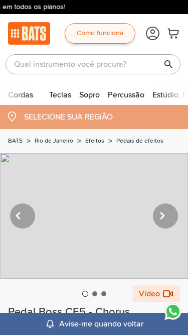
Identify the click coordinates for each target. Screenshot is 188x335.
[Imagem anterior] (22, 216)
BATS (15, 141)
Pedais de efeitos (139, 141)
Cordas (20, 95)
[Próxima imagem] (165, 216)
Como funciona (100, 33)
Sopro (89, 95)
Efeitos (94, 141)
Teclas (60, 95)
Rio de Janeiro (54, 141)
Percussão (126, 95)
